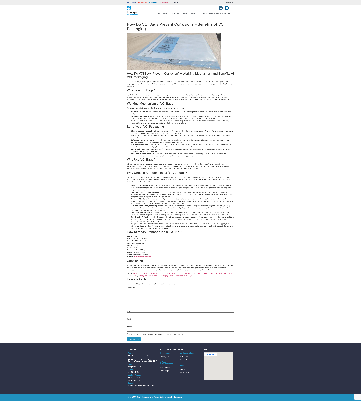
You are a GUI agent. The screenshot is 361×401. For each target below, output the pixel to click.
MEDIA (205, 14)
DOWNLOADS (226, 14)
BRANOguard (167, 14)
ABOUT (160, 14)
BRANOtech (186, 14)
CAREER (218, 14)
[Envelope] (227, 8)
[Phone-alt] (221, 8)
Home (154, 14)
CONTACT (212, 14)
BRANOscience (196, 14)
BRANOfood (177, 14)
